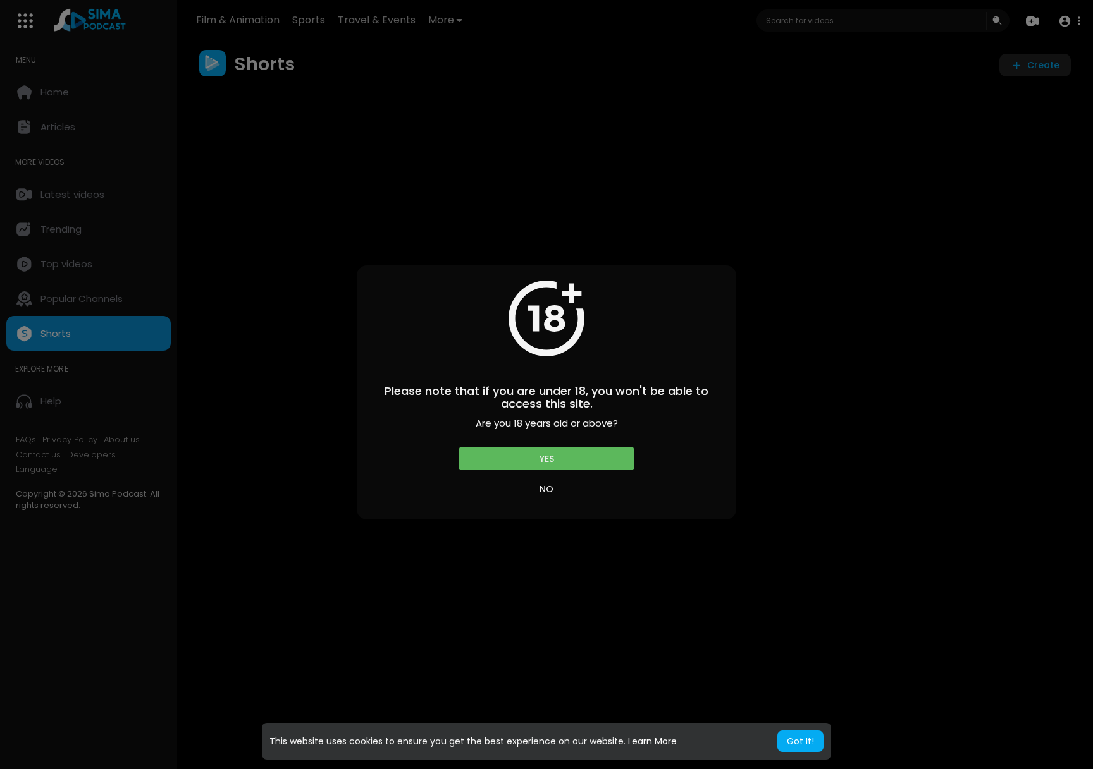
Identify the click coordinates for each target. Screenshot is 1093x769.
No (546, 489)
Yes (547, 458)
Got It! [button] (800, 741)
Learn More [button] (652, 741)
